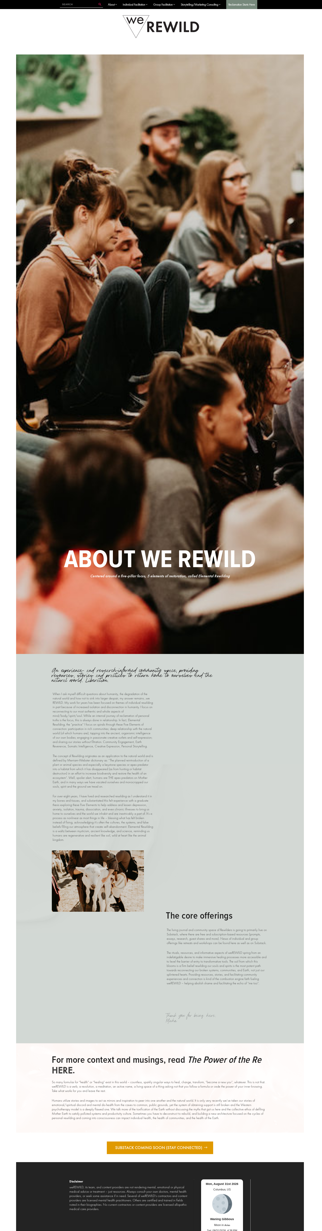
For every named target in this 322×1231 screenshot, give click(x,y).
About (111, 4)
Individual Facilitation (134, 4)
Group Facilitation (163, 4)
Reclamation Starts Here (241, 4)
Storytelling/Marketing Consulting (199, 4)
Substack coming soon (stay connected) (158, 1147)
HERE (62, 1070)
